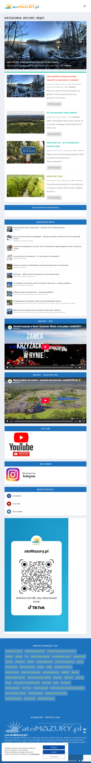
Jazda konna (31, 66)
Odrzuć (53, 752)
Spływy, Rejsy (46, 66)
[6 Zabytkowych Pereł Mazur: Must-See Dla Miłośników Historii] (9, 302)
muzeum (79, 677)
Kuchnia (23, 267)
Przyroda (58, 181)
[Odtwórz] (7, 367)
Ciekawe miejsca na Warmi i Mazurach (36, 294)
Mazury (75, 672)
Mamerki (65, 672)
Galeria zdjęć (79, 656)
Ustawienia (54, 757)
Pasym (8, 683)
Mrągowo (69, 677)
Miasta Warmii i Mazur (15, 677)
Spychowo (65, 683)
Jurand (41, 667)
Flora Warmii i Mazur (61, 656)
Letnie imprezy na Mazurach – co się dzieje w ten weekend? (36, 256)
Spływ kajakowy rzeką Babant (62, 113)
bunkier (9, 656)
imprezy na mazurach (64, 662)
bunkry (19, 656)
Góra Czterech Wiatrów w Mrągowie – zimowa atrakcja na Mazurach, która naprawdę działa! (46, 237)
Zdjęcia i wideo (51, 151)
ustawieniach (35, 754)
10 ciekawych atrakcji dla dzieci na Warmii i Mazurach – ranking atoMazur (42, 283)
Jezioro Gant (11, 667)
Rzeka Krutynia (54, 176)
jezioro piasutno (27, 667)
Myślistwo (39, 66)
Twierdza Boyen (40, 688)
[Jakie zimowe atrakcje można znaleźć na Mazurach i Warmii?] (25, 86)
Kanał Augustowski (63, 667)
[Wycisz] (80, 367)
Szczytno (26, 688)
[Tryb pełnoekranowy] (83, 367)
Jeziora (80, 662)
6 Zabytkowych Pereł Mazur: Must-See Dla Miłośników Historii (37, 301)
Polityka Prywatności (69, 761)
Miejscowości (31, 276)
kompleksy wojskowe (31, 672)
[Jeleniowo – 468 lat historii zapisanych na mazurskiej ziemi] (9, 275)
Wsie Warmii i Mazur (19, 276)
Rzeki (56, 683)
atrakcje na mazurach (34, 651)
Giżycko (9, 662)
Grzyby (31, 662)
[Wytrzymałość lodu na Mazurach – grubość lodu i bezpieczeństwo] (9, 229)
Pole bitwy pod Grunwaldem (26, 683)
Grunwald (20, 662)
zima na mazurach (14, 698)
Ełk (26, 656)
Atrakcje (17, 66)
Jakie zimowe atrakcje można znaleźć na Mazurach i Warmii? (37, 310)
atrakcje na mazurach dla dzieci (61, 651)
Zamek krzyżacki (36, 693)
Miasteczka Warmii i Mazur (39, 677)
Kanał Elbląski (12, 672)
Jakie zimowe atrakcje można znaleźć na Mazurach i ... (34, 62)
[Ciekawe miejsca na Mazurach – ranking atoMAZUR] (9, 293)
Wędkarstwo (55, 66)
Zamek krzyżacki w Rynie (56, 693)
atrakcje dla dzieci (14, 651)
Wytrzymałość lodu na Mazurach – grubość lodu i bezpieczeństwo (39, 227)
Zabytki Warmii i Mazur (68, 303)
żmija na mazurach (46, 698)
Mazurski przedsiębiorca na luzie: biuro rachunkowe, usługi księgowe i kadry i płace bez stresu (47, 247)
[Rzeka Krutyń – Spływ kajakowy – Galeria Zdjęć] (25, 152)
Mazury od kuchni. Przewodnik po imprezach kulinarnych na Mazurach (40, 265)
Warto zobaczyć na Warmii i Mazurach (67, 688)
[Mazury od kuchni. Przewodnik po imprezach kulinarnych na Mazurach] (9, 266)
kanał (49, 667)
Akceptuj (54, 747)
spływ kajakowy (12, 688)
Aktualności (10, 66)
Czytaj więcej (54, 104)
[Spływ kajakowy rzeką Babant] (25, 122)
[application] (45, 347)
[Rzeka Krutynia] (25, 186)
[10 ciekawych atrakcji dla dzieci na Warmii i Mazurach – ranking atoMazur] (9, 284)
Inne (14, 251)
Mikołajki (57, 677)
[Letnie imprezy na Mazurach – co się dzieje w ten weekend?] (9, 257)
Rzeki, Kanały (51, 181)
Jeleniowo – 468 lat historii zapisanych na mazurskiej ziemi (36, 274)
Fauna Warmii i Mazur (40, 656)
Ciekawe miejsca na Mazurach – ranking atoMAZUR (33, 292)
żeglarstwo (30, 698)
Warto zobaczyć (18, 294)
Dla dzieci (23, 66)
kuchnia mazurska (51, 672)
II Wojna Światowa (44, 662)
